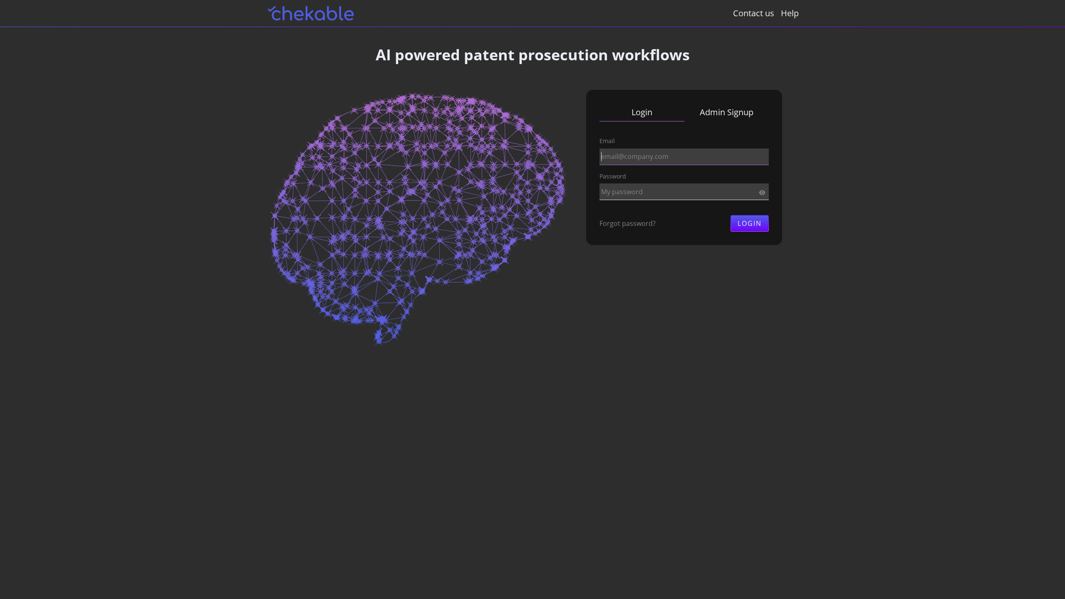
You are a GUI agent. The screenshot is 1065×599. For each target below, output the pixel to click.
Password (612, 176)
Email (607, 141)
